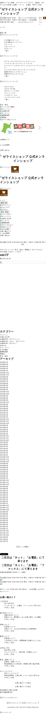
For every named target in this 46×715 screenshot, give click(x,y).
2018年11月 (4, 508)
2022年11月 (4, 421)
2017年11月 (4, 533)
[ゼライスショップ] (23, 13)
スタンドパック (9, 46)
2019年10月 (4, 484)
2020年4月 (4, 472)
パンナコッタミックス (12, 97)
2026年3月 (4, 366)
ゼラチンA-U (9, 87)
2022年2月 (4, 434)
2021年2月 (4, 455)
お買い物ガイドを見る (23, 683)
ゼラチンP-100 (9, 89)
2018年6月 (4, 518)
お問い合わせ (5, 150)
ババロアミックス (10, 95)
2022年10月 (4, 423)
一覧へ (6, 51)
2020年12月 (4, 457)
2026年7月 (4, 362)
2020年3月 (4, 474)
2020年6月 (4, 467)
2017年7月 (4, 541)
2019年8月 (4, 489)
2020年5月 (4, 470)
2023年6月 (4, 408)
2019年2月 (4, 501)
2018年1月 (4, 529)
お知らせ (3, 345)
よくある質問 (5, 145)
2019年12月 (4, 480)
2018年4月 (4, 522)
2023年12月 (4, 402)
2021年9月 (4, 442)
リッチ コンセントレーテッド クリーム (18, 63)
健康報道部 (4, 352)
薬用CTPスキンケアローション (15, 72)
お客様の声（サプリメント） (10, 339)
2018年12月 (4, 505)
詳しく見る (10, 607)
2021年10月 (4, 440)
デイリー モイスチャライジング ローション (20, 61)
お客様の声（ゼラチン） (8, 343)
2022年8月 (4, 427)
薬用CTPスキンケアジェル (13, 74)
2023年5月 (4, 411)
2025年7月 (4, 381)
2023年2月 (4, 415)
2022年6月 (4, 430)
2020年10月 (4, 461)
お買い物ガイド (5, 231)
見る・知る (4, 105)
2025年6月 (4, 383)
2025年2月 (4, 389)
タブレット (8, 48)
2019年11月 (4, 482)
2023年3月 (4, 413)
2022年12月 (4, 419)
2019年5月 (4, 495)
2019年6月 (4, 493)
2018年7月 (4, 516)
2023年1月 (4, 417)
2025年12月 (4, 373)
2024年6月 (4, 398)
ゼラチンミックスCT (11, 91)
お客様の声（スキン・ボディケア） (12, 341)
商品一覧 (3, 33)
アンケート (4, 335)
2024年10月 (4, 394)
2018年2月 (4, 526)
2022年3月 (4, 432)
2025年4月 (4, 385)
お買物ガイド (5, 139)
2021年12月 (4, 436)
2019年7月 (4, 491)
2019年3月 (4, 499)
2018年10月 (4, 510)
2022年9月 (4, 425)
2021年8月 (4, 444)
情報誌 (2, 354)
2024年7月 (4, 396)
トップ (2, 27)
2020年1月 (4, 478)
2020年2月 (4, 476)
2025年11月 (4, 375)
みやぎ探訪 (4, 350)
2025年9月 (4, 377)
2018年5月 (4, 520)
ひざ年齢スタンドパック (13, 42)
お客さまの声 (5, 337)
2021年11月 (4, 438)
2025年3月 (4, 387)
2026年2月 (4, 368)
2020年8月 (4, 465)
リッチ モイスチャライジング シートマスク (20, 70)
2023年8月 (4, 406)
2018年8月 (4, 514)
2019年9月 (4, 486)
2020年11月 (4, 459)
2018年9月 (4, 512)
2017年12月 (4, 531)
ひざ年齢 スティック (11, 40)
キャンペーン (5, 347)
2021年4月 (4, 451)
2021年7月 (4, 446)
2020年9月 (4, 463)
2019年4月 (4, 497)
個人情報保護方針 (6, 692)
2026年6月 (4, 364)
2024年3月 (4, 400)
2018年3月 (4, 524)
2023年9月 (4, 404)
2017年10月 (4, 535)
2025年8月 (4, 379)
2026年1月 (4, 370)
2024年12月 (4, 392)
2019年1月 (4, 503)
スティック (8, 44)
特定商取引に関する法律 (8, 690)
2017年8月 (4, 539)
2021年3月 (4, 453)
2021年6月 (4, 448)
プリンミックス (9, 93)
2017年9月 (4, 537)
